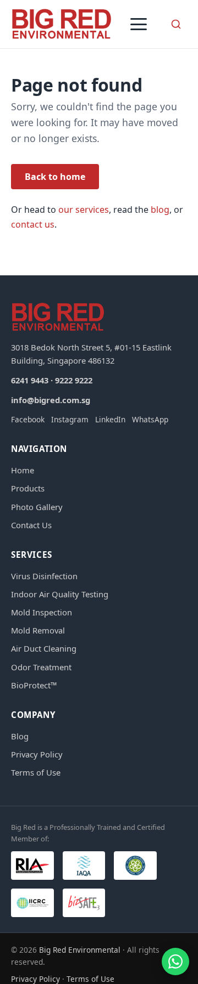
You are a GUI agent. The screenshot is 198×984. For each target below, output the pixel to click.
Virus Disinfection (44, 575)
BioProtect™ (34, 685)
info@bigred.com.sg (50, 399)
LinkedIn (110, 419)
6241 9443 (29, 380)
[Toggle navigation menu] (138, 24)
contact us (32, 224)
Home (22, 470)
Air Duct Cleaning (43, 648)
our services (83, 209)
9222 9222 (73, 380)
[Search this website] (176, 24)
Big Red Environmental (79, 950)
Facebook (28, 419)
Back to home (55, 177)
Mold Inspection (41, 612)
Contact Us (31, 524)
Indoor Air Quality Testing (59, 594)
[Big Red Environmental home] (61, 24)
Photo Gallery (37, 506)
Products (28, 488)
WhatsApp (150, 419)
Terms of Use (36, 772)
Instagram (70, 419)
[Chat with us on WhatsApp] (175, 961)
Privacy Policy (37, 754)
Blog (20, 736)
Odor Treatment (41, 666)
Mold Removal (38, 630)
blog (160, 209)
